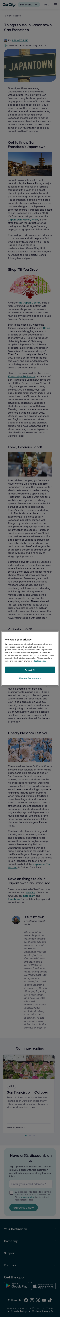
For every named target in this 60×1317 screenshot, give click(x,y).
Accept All (30, 670)
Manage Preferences (30, 678)
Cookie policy (40, 661)
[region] (30, 658)
